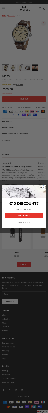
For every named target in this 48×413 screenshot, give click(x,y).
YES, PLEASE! (24, 216)
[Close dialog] (43, 187)
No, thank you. (24, 222)
